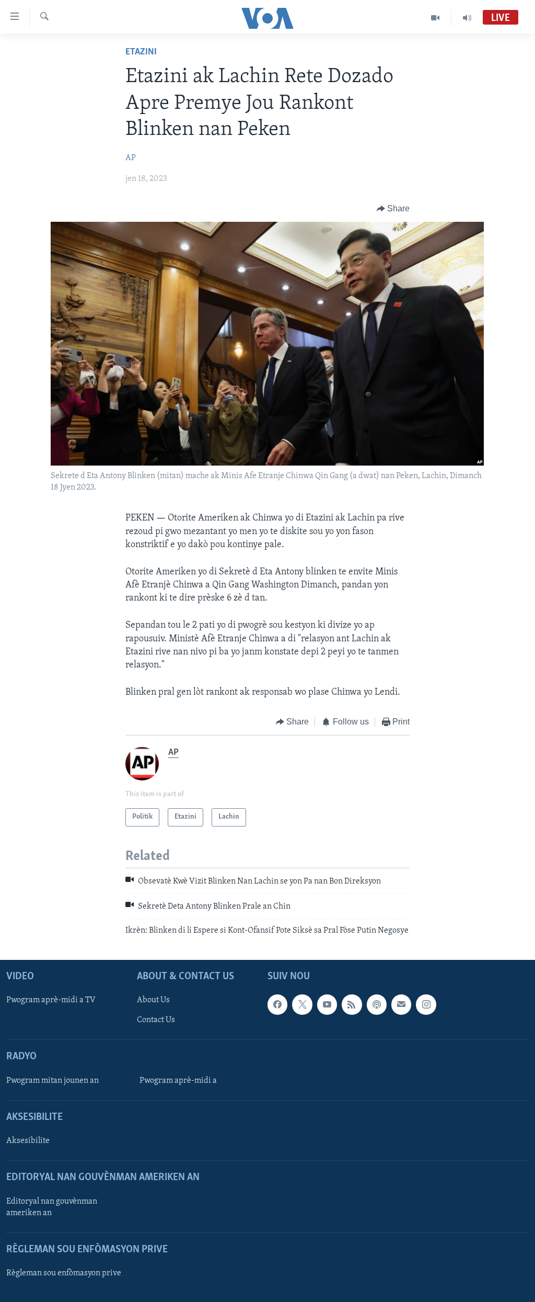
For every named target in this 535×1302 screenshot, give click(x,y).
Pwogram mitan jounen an (52, 1081)
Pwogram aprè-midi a (178, 1081)
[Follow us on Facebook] (277, 1004)
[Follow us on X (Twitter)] (302, 1004)
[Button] (393, 209)
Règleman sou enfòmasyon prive (63, 1273)
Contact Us (156, 1020)
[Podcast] (377, 1004)
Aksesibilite (28, 1141)
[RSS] (352, 1004)
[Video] (435, 18)
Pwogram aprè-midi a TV (51, 1000)
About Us (153, 1000)
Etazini (141, 52)
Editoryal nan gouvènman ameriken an (51, 1207)
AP (130, 158)
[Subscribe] (401, 1004)
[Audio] (467, 18)
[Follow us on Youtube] (327, 1004)
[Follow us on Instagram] (426, 1004)
